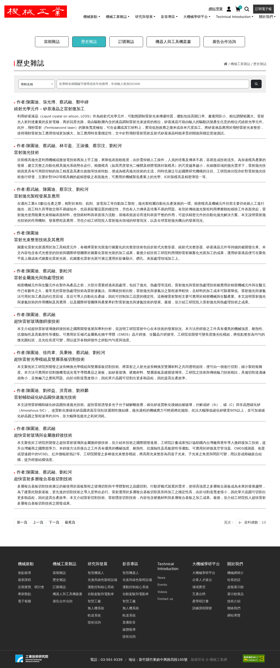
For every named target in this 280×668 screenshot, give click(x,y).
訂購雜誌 (126, 41)
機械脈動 (26, 564)
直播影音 (129, 622)
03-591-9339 (111, 660)
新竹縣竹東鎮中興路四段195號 (163, 660)
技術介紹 (233, 601)
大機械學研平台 (206, 564)
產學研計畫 (200, 601)
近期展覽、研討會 (31, 587)
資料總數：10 (255, 522)
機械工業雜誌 (240, 64)
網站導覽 (216, 9)
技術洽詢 (94, 622)
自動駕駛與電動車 (101, 594)
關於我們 (235, 564)
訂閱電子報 (263, 9)
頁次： (229, 522)
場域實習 (198, 587)
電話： (95, 660)
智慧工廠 (94, 601)
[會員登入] (229, 9)
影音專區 (130, 564)
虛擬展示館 (235, 587)
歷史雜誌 (89, 41)
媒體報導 (129, 630)
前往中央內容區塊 (18, 5)
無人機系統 (96, 608)
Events (162, 585)
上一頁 (38, 522)
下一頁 (54, 522)
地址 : (133, 660)
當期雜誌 (52, 41)
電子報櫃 (24, 601)
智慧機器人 (96, 573)
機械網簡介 (235, 573)
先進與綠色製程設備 (102, 580)
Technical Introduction (168, 566)
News (161, 578)
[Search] (247, 9)
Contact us (165, 599)
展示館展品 (235, 594)
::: (5, 5)
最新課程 (24, 580)
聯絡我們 (233, 608)
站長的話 (233, 580)
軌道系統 (94, 615)
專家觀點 (24, 594)
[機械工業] (35, 11)
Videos (162, 592)
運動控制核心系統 (101, 587)
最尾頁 (70, 522)
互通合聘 (198, 594)
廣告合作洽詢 (224, 41)
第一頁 (22, 522)
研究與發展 (97, 564)
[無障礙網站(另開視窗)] (254, 658)
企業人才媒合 (202, 580)
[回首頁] (226, 64)
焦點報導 (24, 573)
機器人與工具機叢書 (173, 41)
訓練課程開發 (202, 608)
